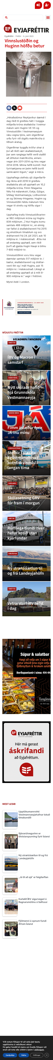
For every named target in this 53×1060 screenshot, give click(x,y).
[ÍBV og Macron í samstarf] (26, 352)
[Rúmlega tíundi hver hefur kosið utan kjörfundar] (26, 528)
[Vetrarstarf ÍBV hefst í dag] (26, 599)
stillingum (39, 1049)
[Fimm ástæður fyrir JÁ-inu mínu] (26, 423)
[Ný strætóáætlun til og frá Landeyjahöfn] (26, 563)
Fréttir (18, 36)
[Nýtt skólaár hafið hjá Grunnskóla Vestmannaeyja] (26, 388)
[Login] (38, 5)
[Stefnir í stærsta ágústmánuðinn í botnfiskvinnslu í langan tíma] (26, 458)
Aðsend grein (14, 413)
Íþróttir (12, 343)
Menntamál (13, 378)
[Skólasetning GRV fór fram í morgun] (26, 493)
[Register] (47, 5)
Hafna (23, 1055)
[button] (48, 17)
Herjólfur (13, 554)
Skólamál (12, 483)
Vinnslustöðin (14, 448)
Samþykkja (10, 1055)
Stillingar (36, 1055)
